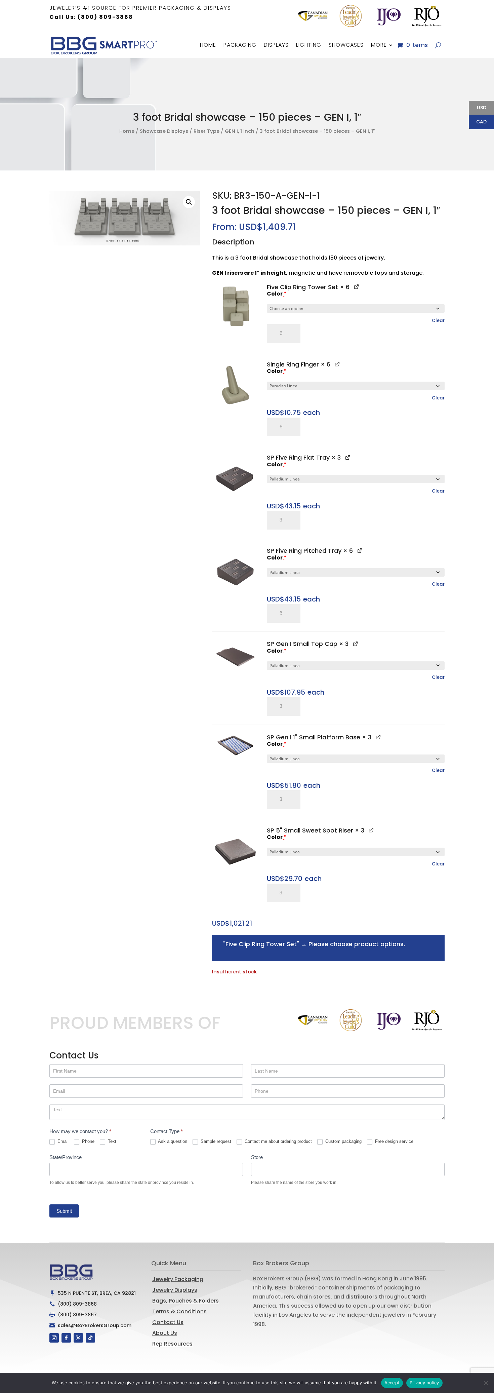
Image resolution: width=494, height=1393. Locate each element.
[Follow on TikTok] (90, 1338)
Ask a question (172, 1141)
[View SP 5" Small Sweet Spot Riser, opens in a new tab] (371, 830)
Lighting (308, 45)
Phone (87, 1141)
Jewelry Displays (174, 1290)
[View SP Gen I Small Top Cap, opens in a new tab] (355, 643)
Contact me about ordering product (277, 1141)
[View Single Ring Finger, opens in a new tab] (337, 363)
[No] (485, 1383)
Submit (64, 1211)
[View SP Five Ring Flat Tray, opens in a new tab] (347, 457)
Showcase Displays (164, 131)
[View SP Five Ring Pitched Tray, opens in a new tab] (360, 550)
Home (208, 45)
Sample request (215, 1141)
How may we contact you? (80, 1131)
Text (111, 1141)
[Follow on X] (78, 1338)
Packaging (239, 45)
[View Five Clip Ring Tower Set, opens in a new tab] (356, 286)
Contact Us (167, 1322)
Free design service (393, 1141)
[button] (189, 202)
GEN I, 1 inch (239, 131)
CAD (478, 122)
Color (277, 294)
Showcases (346, 45)
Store (257, 1157)
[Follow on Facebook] (66, 1338)
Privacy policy (424, 1382)
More (379, 45)
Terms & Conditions (179, 1311)
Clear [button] (438, 320)
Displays (276, 45)
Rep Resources (172, 1344)
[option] (313, 16)
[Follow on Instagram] (54, 1338)
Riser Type (206, 131)
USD (477, 108)
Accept (392, 1382)
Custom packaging (343, 1141)
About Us (164, 1333)
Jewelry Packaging (177, 1279)
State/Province (65, 1157)
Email (62, 1141)
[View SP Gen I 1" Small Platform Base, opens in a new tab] (378, 736)
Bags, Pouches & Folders (185, 1301)
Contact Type (166, 1131)
